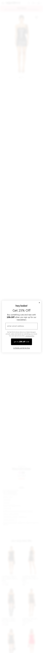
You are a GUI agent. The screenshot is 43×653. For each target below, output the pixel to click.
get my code (21, 342)
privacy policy (30, 336)
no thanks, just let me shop (21, 348)
